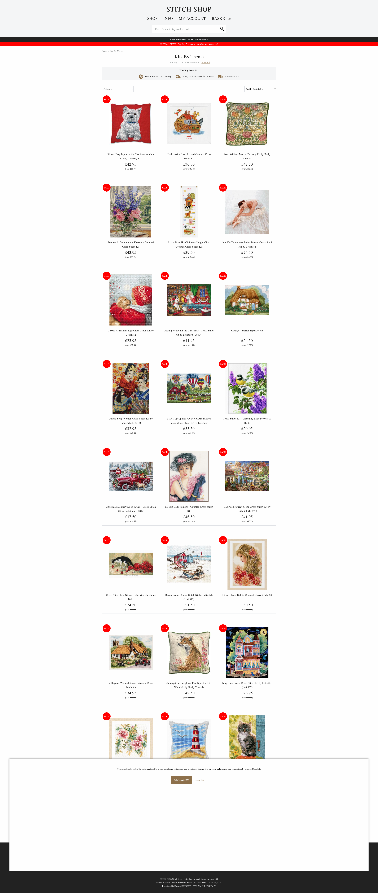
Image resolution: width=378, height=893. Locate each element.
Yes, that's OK (181, 779)
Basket (221, 18)
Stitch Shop (189, 9)
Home (104, 50)
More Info (200, 780)
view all (206, 62)
